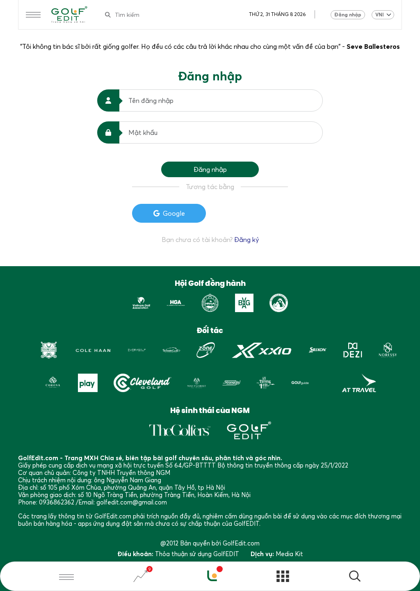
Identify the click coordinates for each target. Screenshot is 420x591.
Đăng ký (246, 239)
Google (174, 213)
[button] (355, 577)
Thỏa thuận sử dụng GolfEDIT (197, 553)
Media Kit (289, 553)
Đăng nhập (347, 14)
